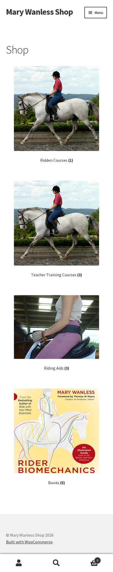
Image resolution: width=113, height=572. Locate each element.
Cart (87, 558)
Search (56, 563)
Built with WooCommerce (29, 541)
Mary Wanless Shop (39, 12)
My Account (19, 563)
